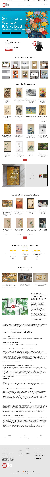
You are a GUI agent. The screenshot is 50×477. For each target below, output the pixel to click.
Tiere (34, 344)
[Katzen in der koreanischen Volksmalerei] (40, 277)
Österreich (23, 422)
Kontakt (27, 450)
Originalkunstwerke (8, 376)
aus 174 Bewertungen (24, 248)
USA (13, 422)
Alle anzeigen (25, 270)
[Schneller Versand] (9, 435)
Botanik (13, 344)
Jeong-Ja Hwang (22, 383)
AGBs (27, 451)
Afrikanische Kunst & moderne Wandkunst (25, 285)
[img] (25, 246)
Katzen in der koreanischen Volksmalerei (41, 285)
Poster (13, 4)
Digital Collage (27, 380)
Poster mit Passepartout (12, 339)
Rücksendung (21, 451)
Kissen (25, 360)
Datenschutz (28, 454)
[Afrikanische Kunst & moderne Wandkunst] (25, 277)
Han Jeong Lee (6, 383)
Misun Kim (42, 383)
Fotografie (18, 344)
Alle (25, 159)
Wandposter (6, 32)
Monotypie (34, 380)
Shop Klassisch (13, 178)
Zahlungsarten (21, 455)
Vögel (37, 344)
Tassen (21, 360)
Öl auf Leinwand (41, 380)
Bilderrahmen (28, 4)
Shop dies (13, 176)
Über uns (27, 448)
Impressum (28, 453)
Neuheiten (35, 4)
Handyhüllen (31, 360)
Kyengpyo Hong (35, 383)
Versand (20, 450)
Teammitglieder (34, 308)
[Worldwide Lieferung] (40, 435)
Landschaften (29, 344)
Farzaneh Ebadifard (39, 384)
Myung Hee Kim (6, 384)
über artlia (8, 49)
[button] (6, 253)
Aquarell (4, 380)
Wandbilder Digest (28, 406)
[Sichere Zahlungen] (25, 435)
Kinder (23, 344)
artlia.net (11, 426)
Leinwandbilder (20, 4)
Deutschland (17, 422)
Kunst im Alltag (21, 5)
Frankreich (28, 422)
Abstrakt (9, 344)
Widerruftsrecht (21, 453)
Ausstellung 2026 (5, 0)
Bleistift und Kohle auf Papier (16, 380)
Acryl (8, 380)
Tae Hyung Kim (30, 384)
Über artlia (11, 0)
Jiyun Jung (28, 383)
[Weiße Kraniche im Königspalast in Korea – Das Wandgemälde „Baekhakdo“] (9, 277)
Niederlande (33, 422)
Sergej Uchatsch (14, 384)
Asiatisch (5, 344)
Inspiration (29, 5)
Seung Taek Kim (22, 384)
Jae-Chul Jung (13, 383)
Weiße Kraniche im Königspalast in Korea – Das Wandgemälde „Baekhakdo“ (9, 286)
